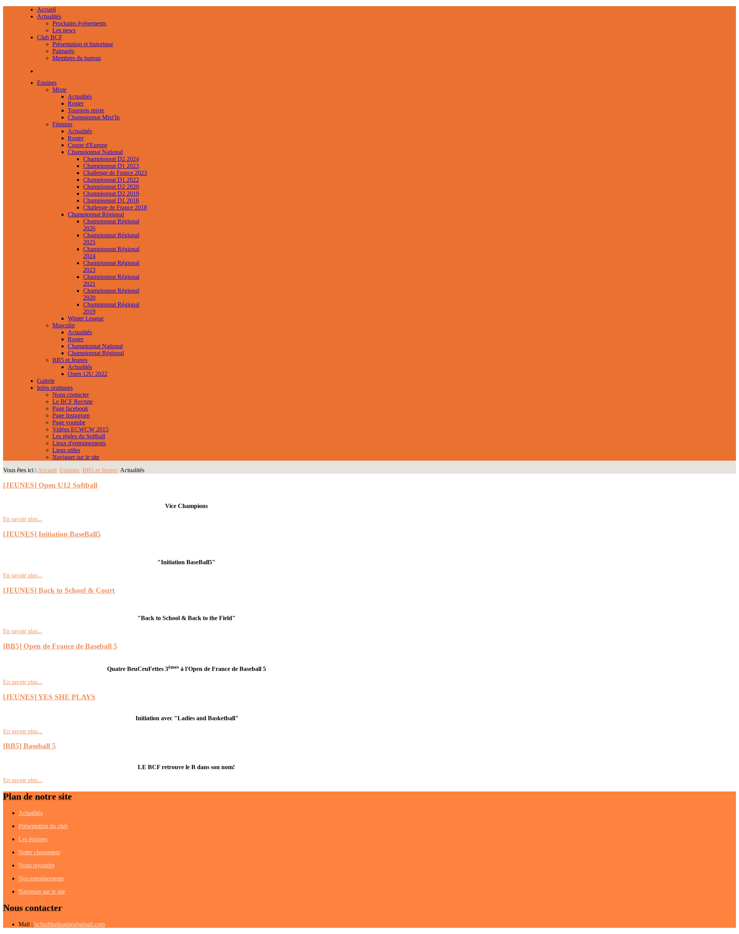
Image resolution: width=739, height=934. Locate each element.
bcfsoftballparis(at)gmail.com (69, 924)
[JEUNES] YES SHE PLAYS (49, 697)
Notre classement (39, 852)
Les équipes (32, 839)
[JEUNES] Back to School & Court (59, 590)
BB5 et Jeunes (99, 470)
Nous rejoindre (36, 865)
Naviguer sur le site (41, 891)
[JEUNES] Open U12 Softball (50, 485)
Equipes (69, 470)
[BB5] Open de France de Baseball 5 (60, 646)
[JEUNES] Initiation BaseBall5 (52, 534)
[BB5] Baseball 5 (29, 746)
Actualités (30, 813)
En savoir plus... (22, 519)
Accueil (47, 470)
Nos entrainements (41, 878)
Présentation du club (43, 826)
